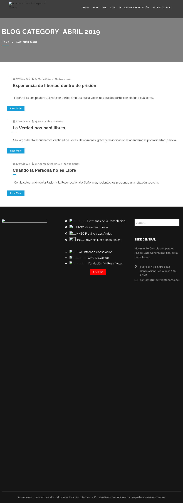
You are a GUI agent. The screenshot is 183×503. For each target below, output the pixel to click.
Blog (96, 7)
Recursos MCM (162, 7)
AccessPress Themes (153, 497)
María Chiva (44, 79)
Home (5, 42)
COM (112, 7)
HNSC (41, 121)
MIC (105, 7)
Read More (15, 108)
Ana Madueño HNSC (49, 163)
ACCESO (98, 272)
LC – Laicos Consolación (134, 7)
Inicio (85, 7)
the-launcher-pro (129, 497)
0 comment (64, 79)
